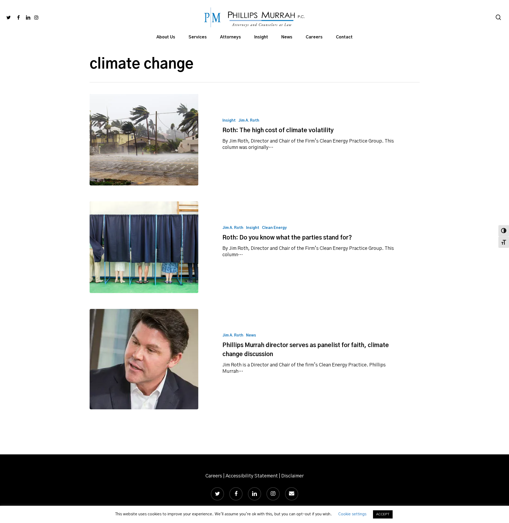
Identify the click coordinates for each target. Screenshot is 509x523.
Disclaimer (292, 476)
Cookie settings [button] (352, 514)
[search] (498, 17)
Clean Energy (274, 228)
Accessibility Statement (252, 476)
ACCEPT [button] (382, 514)
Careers (213, 476)
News (251, 335)
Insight (229, 120)
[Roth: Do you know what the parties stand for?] (144, 247)
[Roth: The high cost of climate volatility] (144, 139)
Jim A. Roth (248, 120)
